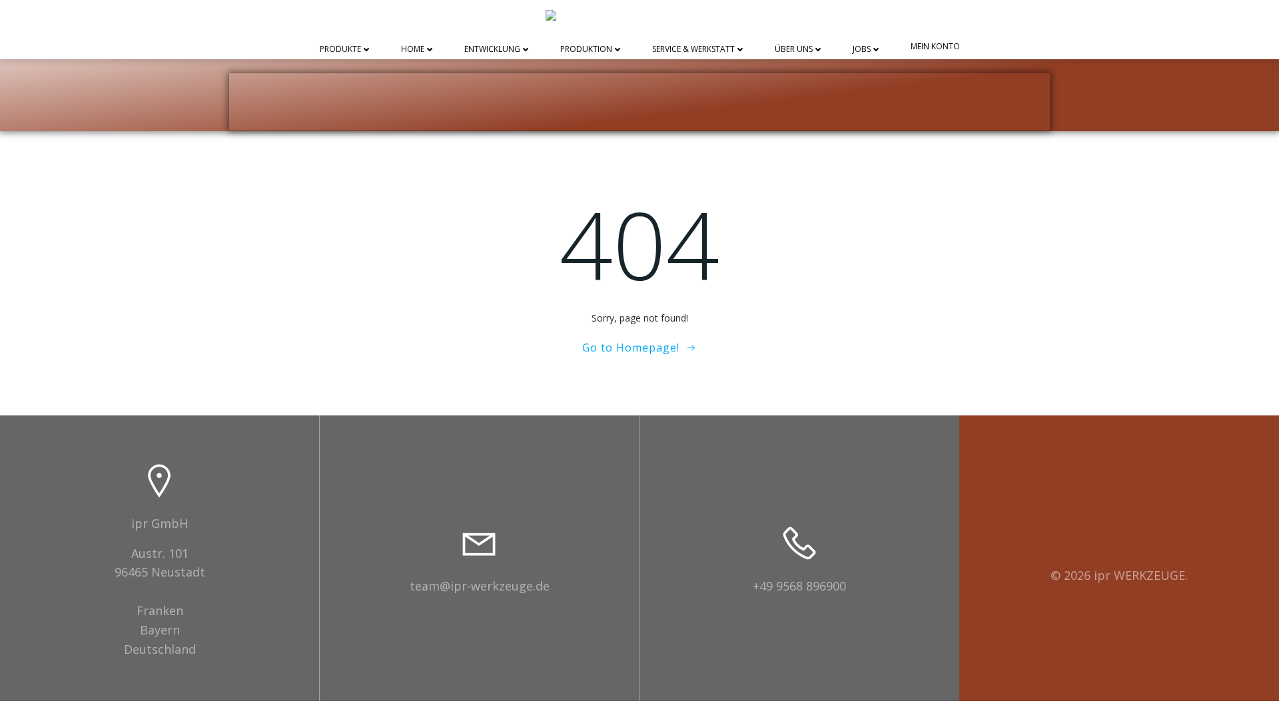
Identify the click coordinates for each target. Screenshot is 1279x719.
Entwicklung (492, 49)
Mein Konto (935, 47)
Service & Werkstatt (693, 49)
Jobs (862, 49)
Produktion (586, 49)
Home (412, 49)
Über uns (794, 49)
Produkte (340, 49)
